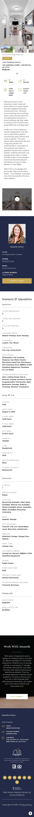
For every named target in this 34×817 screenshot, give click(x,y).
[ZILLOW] (17, 782)
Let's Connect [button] (17, 696)
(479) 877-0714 (8, 261)
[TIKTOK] (24, 777)
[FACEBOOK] (5, 777)
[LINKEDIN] (14, 777)
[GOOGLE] (29, 777)
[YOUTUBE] (19, 777)
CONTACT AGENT (17, 281)
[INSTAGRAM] (10, 777)
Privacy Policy (25, 805)
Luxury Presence (17, 795)
